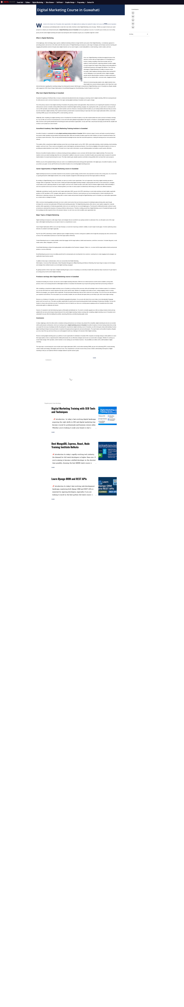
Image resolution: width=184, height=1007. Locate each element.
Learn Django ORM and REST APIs (69, 479)
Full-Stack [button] (60, 2)
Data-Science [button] (50, 2)
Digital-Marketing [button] (37, 2)
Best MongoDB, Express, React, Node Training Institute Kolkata (70, 445)
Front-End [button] (20, 2)
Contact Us (90, 2)
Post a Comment (57, 434)
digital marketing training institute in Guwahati (70, 133)
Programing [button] (81, 2)
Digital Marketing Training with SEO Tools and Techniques (73, 410)
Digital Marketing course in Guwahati (69, 29)
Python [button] (28, 2)
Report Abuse (133, 38)
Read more (94, 432)
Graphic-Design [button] (70, 2)
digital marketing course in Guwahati (77, 325)
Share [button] (105, 23)
